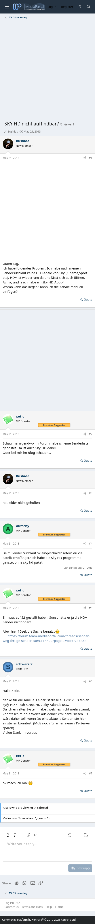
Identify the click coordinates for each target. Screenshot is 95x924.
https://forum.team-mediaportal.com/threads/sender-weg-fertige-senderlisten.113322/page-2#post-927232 (46, 638)
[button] (7, 835)
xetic (20, 416)
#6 (90, 681)
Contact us (11, 907)
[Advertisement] (47, 70)
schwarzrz (24, 664)
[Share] (84, 158)
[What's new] (80, 6)
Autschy (22, 526)
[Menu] (7, 6)
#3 (90, 493)
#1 (90, 158)
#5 (90, 608)
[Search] (88, 6)
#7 (90, 773)
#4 (90, 543)
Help (49, 907)
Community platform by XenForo (39, 920)
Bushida (13, 131)
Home (59, 907)
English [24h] (12, 903)
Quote (88, 299)
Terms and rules (32, 907)
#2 (90, 434)
